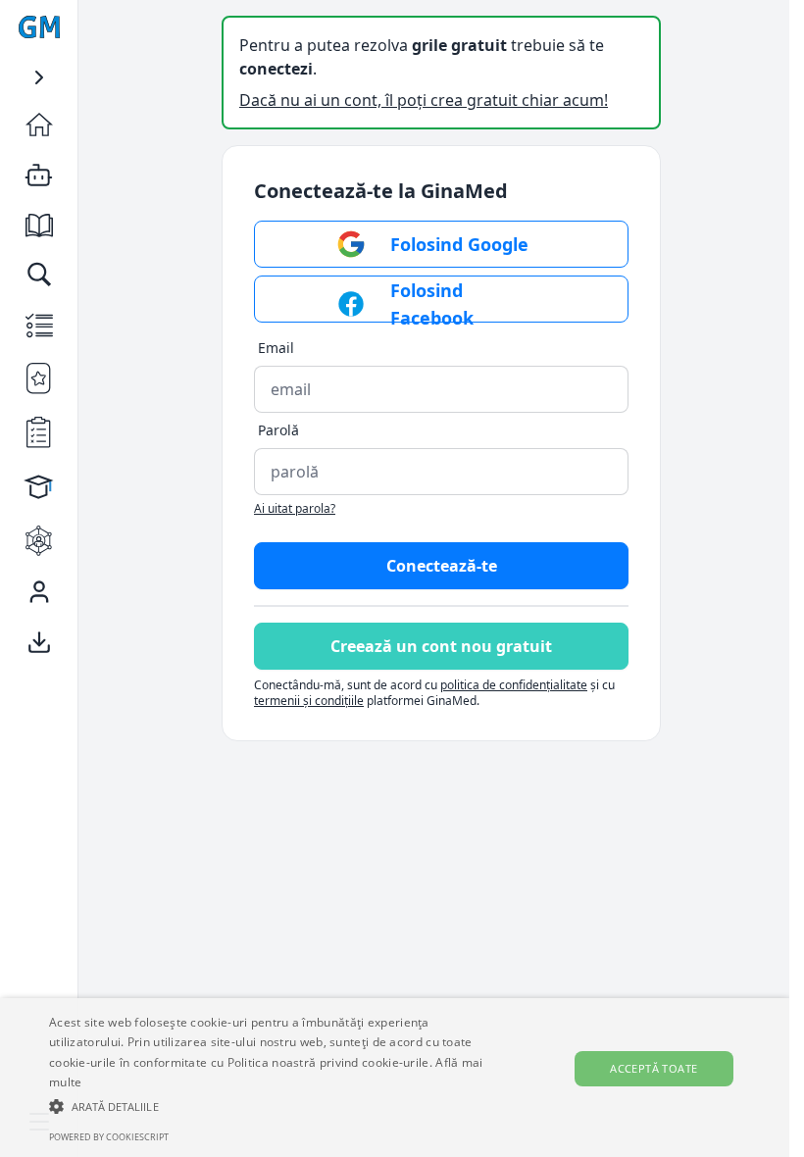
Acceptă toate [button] (653, 1068)
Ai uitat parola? (294, 508)
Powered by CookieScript (109, 1137)
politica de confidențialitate (513, 685)
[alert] (394, 1077)
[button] (273, 1106)
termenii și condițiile (309, 700)
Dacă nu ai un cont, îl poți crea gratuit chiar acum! (423, 100)
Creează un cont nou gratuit (441, 646)
